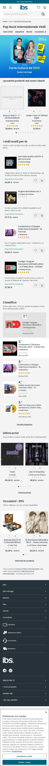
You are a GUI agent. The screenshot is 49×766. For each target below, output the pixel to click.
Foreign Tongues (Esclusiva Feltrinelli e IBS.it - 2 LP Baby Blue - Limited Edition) (31, 264)
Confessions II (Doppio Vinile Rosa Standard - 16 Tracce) (30, 229)
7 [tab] (30, 132)
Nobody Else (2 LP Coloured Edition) (12, 541)
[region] (24, 737)
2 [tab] (18, 132)
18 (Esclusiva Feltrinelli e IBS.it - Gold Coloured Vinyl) (36, 541)
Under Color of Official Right (36, 116)
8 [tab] (32, 132)
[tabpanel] (24, 56)
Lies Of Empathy (36, 472)
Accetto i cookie (24, 762)
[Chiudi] (46, 712)
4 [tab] (23, 132)
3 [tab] (20, 132)
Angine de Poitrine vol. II (29, 191)
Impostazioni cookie (24, 756)
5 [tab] (25, 132)
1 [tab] (16, 132)
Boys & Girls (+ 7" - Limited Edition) (12, 116)
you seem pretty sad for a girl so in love (30, 157)
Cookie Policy (17, 751)
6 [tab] (28, 132)
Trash (12, 472)
